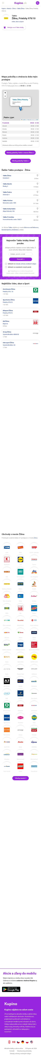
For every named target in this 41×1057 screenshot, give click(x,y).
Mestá (9, 8)
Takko (10, 227)
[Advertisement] (20, 52)
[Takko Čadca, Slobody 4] (20, 193)
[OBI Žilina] (7, 572)
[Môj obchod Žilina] (34, 755)
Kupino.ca (14, 1042)
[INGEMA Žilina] (34, 742)
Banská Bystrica (7, 230)
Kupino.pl (27, 1042)
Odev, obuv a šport (18, 21)
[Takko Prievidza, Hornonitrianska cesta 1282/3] (20, 218)
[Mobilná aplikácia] (11, 990)
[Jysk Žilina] (7, 548)
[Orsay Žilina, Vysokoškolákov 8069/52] (20, 334)
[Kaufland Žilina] (7, 560)
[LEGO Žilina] (20, 767)
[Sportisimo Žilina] (7, 718)
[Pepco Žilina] (34, 609)
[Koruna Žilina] (7, 633)
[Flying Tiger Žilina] (20, 670)
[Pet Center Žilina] (7, 730)
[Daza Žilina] (7, 657)
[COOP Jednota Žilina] (34, 548)
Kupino (4, 8)
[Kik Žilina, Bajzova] (20, 323)
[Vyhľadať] (37, 3)
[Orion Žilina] (34, 633)
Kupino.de (22, 1042)
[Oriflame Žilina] (34, 670)
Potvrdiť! (20, 259)
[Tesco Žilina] (34, 560)
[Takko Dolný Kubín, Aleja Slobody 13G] (20, 210)
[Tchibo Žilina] (20, 694)
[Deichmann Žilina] (7, 706)
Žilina (14, 8)
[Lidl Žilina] (20, 560)
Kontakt (12, 1051)
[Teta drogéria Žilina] (7, 596)
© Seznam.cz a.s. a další (32, 119)
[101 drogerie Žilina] (20, 572)
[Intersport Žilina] (34, 706)
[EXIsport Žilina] (20, 706)
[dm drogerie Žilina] (34, 572)
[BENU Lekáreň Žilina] (7, 645)
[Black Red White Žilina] (34, 645)
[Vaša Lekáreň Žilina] (34, 621)
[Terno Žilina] (20, 633)
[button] (14, 27)
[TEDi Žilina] (34, 718)
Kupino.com (31, 1042)
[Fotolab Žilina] (34, 730)
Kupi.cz (18, 1042)
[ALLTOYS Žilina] (7, 742)
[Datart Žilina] (20, 682)
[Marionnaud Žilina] (20, 755)
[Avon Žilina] (7, 670)
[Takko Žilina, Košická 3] (20, 176)
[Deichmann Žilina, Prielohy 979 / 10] (20, 291)
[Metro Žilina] (20, 584)
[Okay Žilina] (20, 596)
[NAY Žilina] (7, 694)
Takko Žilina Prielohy (20, 99)
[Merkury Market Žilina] (7, 584)
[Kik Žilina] (20, 609)
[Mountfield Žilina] (20, 621)
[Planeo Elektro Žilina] (20, 645)
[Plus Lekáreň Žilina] (7, 621)
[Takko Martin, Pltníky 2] (20, 185)
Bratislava (15, 230)
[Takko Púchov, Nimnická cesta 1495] (20, 201)
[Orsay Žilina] (20, 730)
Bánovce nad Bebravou (31, 227)
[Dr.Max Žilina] (34, 596)
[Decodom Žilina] (34, 694)
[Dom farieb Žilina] (7, 767)
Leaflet (24, 119)
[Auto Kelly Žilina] (20, 657)
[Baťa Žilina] (20, 742)
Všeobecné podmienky (24, 1051)
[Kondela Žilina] (20, 718)
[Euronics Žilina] (34, 682)
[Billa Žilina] (20, 548)
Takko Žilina (20, 8)
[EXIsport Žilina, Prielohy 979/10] (20, 313)
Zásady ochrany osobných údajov (26, 264)
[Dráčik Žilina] (34, 584)
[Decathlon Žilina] (34, 767)
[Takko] (6, 19)
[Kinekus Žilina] (7, 755)
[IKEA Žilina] (7, 609)
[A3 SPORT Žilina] (7, 682)
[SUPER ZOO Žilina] (34, 657)
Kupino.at (9, 1042)
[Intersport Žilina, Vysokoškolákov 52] (20, 345)
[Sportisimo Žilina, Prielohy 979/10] (20, 302)
